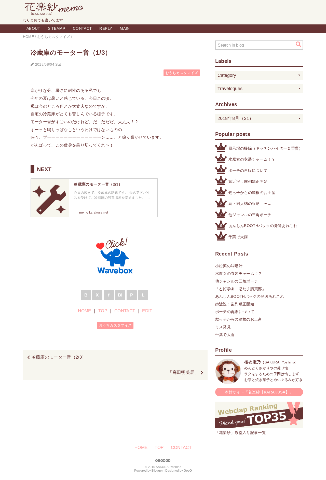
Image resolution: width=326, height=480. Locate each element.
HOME (84, 310)
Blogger (157, 470)
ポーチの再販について (247, 170)
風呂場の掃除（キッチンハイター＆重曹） (265, 148)
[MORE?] (228, 381)
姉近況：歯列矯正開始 (247, 181)
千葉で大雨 (238, 237)
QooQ (188, 470)
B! (120, 295)
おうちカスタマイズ (181, 73)
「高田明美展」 (183, 372)
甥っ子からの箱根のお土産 (251, 192)
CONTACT (82, 28)
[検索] (298, 44)
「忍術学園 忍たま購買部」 (240, 289)
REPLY (105, 28)
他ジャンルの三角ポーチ (249, 215)
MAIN (125, 28)
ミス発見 (223, 327)
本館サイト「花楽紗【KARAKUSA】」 (259, 392)
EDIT (147, 310)
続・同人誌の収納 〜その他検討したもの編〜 (249, 204)
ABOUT (33, 28)
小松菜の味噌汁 (228, 266)
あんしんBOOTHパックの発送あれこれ (262, 225)
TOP (102, 310)
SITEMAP (56, 28)
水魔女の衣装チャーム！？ (251, 159)
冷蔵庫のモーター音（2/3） (59, 357)
